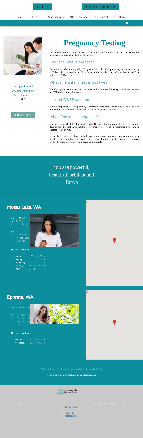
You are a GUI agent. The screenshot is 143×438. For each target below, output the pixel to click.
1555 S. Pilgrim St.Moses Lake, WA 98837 (23, 236)
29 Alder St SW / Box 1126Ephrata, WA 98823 (23, 319)
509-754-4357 (23, 307)
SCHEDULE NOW (22, 115)
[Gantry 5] (71, 392)
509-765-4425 (24, 220)
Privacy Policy (71, 407)
